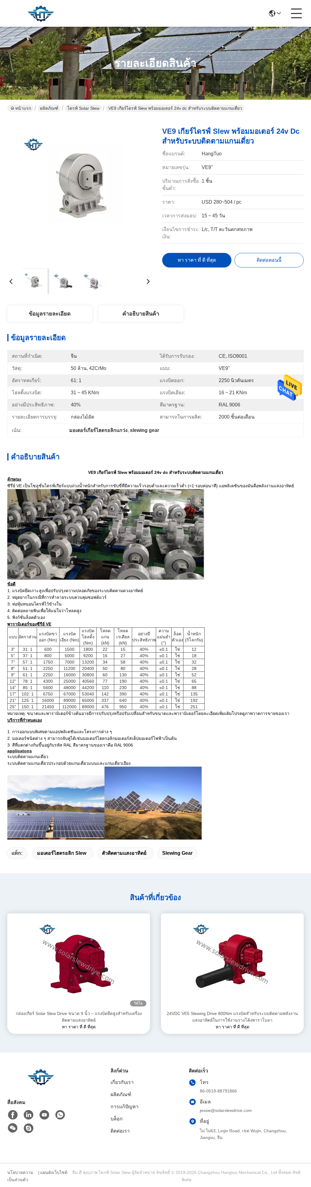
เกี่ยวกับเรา (122, 1082)
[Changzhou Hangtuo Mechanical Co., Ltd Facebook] (12, 1115)
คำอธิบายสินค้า (140, 314)
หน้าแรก (23, 108)
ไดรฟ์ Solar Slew (83, 108)
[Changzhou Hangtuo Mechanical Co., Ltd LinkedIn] (28, 1115)
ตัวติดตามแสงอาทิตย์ (124, 853)
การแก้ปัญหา (124, 1106)
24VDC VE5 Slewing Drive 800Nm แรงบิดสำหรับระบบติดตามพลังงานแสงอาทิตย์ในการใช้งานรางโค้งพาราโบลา (232, 1017)
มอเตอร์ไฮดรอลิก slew (61, 853)
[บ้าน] (40, 1084)
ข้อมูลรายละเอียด (50, 314)
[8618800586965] (60, 1115)
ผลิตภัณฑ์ (49, 108)
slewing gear (177, 853)
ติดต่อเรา (120, 1131)
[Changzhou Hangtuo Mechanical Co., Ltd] (40, 13)
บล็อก (117, 1118)
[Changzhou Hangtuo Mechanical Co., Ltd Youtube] (44, 1115)
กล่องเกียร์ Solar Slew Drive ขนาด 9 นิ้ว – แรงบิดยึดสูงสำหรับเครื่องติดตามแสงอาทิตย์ (79, 1017)
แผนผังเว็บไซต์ (53, 1172)
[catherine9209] (28, 1128)
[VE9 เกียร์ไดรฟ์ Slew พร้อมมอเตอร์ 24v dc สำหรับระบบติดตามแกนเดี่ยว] (79, 191)
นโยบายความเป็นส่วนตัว (20, 1176)
